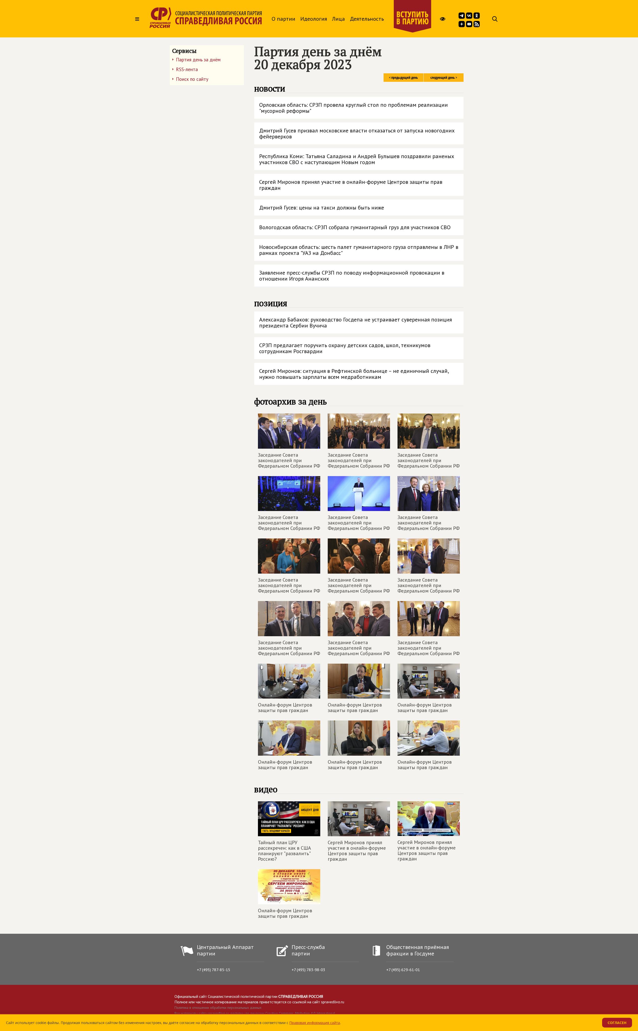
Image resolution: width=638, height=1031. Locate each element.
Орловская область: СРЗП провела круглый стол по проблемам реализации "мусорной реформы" (353, 107)
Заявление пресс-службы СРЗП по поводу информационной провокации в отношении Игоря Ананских (351, 275)
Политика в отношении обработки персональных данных (217, 1007)
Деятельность (367, 18)
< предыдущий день (403, 77)
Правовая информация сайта (314, 1022)
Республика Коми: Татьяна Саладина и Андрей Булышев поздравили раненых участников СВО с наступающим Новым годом (356, 159)
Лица (338, 18)
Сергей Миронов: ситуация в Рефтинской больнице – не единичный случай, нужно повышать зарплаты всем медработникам (354, 373)
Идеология (313, 18)
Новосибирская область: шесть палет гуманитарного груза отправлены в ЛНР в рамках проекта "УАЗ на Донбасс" (358, 249)
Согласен (617, 1022)
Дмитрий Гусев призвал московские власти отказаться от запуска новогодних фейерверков (357, 133)
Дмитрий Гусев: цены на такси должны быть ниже (321, 207)
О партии (283, 18)
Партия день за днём (198, 60)
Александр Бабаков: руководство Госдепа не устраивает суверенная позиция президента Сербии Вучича (355, 322)
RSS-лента (187, 69)
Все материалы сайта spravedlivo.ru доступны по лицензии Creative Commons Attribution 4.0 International (254, 1013)
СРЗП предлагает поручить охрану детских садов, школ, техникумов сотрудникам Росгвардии (344, 348)
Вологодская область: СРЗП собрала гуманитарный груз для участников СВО (355, 227)
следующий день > (443, 77)
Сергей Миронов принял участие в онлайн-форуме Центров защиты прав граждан (350, 184)
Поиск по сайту (192, 79)
